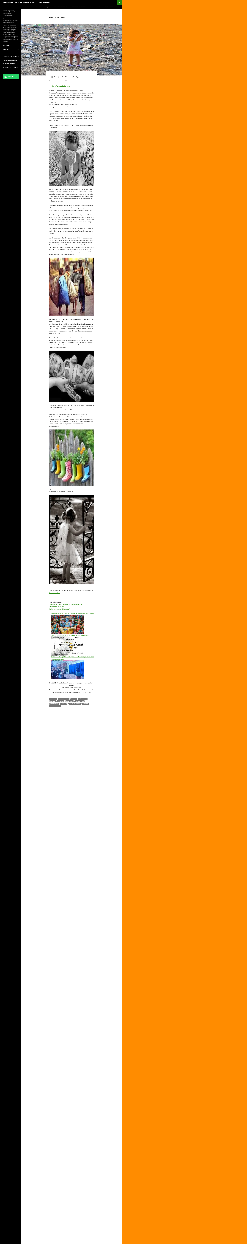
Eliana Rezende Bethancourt (61, 86)
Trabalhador (54, 703)
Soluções (47, 7)
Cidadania (53, 699)
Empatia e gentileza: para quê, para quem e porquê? (65, 604)
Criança (73, 699)
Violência (85, 703)
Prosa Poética (80, 701)
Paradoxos (69, 701)
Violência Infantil (55, 706)
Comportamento (64, 699)
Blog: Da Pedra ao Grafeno (112, 7)
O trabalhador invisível (56, 607)
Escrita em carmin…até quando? (59, 609)
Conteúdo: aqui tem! (95, 7)
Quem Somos (28, 7)
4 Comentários (71, 81)
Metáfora (61, 701)
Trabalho (64, 703)
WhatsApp (12, 76)
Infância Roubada (64, 77)
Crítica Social (83, 699)
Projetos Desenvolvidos (79, 7)
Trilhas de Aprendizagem (61, 7)
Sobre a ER (38, 7)
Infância (52, 701)
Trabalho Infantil (74, 703)
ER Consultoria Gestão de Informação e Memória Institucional (26, 2)
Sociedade (52, 74)
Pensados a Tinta (54, 593)
